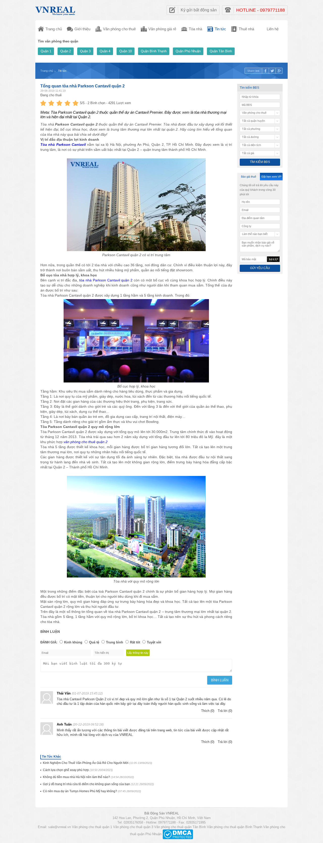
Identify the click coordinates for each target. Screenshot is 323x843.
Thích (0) (207, 711)
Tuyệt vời (154, 642)
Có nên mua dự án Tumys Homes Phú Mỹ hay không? (92, 791)
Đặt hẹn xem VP (271, 176)
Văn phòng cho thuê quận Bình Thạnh (234, 827)
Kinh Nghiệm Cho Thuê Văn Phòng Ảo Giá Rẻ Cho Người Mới (97, 763)
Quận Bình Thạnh (154, 51)
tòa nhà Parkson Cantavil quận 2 (105, 280)
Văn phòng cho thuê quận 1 (92, 827)
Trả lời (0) (225, 711)
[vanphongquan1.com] (55, 10)
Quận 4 (105, 51)
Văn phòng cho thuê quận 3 (133, 827)
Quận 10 (125, 51)
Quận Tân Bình (221, 51)
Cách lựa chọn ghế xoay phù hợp (78, 770)
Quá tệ (94, 642)
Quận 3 (85, 51)
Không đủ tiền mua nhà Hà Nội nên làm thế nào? (88, 777)
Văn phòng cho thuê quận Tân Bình (180, 827)
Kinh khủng (73, 642)
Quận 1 (46, 51)
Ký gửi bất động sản (199, 10)
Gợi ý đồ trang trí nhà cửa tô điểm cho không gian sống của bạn (98, 784)
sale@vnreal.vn (59, 827)
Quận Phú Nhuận (188, 51)
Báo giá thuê (248, 176)
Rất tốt (135, 642)
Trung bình (114, 642)
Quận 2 (65, 51)
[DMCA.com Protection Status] (178, 834)
